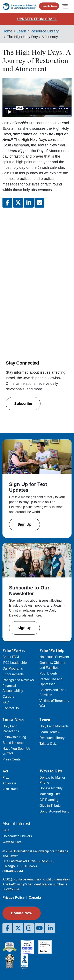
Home (7, 31)
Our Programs (12, 668)
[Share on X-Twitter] (18, 203)
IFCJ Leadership (14, 662)
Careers (8, 696)
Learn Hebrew (49, 732)
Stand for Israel (13, 743)
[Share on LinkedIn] (29, 203)
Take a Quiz (48, 743)
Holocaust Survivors (54, 657)
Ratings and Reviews (18, 680)
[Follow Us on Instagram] (29, 928)
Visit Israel (10, 789)
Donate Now (49, 6)
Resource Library (44, 31)
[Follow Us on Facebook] (7, 928)
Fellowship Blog (14, 737)
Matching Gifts (49, 794)
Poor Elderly (48, 673)
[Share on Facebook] (7, 203)
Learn (21, 31)
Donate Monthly (50, 788)
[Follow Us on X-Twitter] (18, 928)
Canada (35, 897)
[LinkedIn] (50, 928)
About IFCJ (10, 657)
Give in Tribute (50, 805)
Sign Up (24, 524)
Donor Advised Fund (54, 811)
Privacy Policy (13, 897)
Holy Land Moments (54, 726)
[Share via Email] (39, 203)
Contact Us (10, 708)
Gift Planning (48, 800)
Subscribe (23, 404)
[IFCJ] (19, 6)
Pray (5, 777)
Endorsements (13, 674)
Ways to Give (12, 842)
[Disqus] (37, 265)
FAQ (5, 702)
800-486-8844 (12, 871)
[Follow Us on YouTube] (39, 928)
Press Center (12, 759)
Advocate (9, 783)
